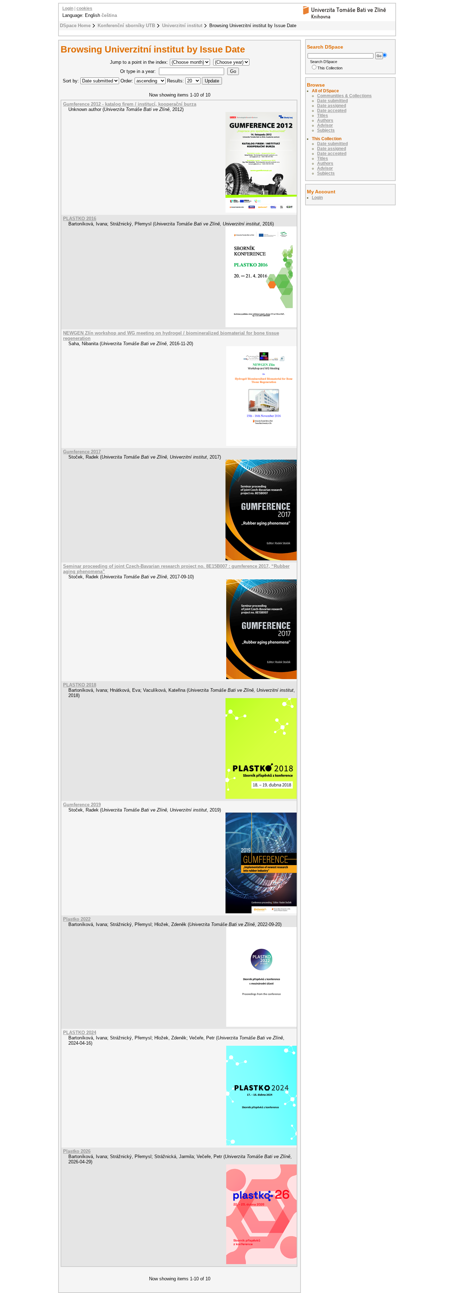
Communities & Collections (344, 95)
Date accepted (331, 110)
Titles (322, 115)
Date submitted (332, 100)
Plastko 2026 (77, 1151)
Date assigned (331, 105)
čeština (109, 15)
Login (67, 8)
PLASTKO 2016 (79, 218)
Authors (325, 120)
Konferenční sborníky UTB (126, 25)
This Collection (329, 68)
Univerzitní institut (182, 25)
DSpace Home (75, 25)
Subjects (326, 130)
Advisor (325, 125)
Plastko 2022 (77, 919)
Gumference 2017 (82, 451)
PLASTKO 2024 (79, 1032)
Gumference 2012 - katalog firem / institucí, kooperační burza (129, 104)
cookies (84, 8)
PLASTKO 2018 (79, 685)
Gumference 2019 (82, 804)
